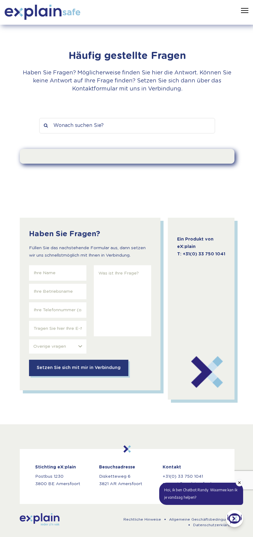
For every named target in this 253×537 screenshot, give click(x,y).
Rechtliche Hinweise (142, 519)
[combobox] (57, 346)
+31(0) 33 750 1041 (183, 476)
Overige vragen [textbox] (49, 346)
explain (40, 519)
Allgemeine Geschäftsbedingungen (201, 519)
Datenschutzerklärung (213, 525)
